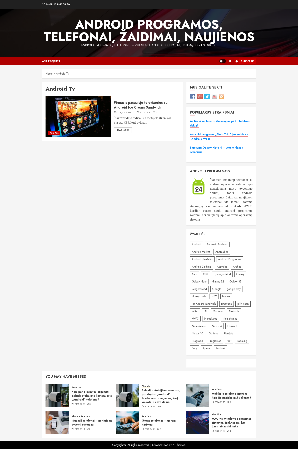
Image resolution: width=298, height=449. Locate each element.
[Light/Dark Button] (222, 61)
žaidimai (220, 348)
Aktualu (146, 386)
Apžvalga (222, 267)
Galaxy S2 (218, 282)
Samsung (242, 341)
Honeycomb (199, 296)
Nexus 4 (217, 326)
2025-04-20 (79, 404)
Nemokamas (230, 319)
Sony (194, 348)
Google (216, 289)
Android (196, 244)
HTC (214, 296)
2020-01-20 (220, 431)
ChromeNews (160, 445)
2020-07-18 (79, 429)
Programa (197, 341)
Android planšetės (202, 259)
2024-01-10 (220, 402)
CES (205, 274)
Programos (214, 341)
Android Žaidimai (201, 267)
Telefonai (217, 389)
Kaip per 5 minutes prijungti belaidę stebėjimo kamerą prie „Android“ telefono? (92, 396)
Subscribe (247, 61)
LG (205, 311)
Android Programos (229, 259)
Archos (237, 267)
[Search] (230, 61)
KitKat (195, 311)
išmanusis (226, 304)
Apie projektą (51, 61)
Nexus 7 (232, 326)
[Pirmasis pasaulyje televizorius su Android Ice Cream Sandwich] (78, 116)
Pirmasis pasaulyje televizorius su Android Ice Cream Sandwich (140, 105)
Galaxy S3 (235, 282)
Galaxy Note (199, 282)
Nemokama (210, 319)
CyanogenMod (222, 274)
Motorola (234, 311)
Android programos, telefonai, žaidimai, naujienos (149, 30)
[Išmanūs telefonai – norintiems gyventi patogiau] (57, 422)
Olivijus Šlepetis (126, 112)
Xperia (206, 348)
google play (234, 289)
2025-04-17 (150, 407)
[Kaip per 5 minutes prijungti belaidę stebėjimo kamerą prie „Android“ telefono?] (57, 395)
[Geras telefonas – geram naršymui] (127, 422)
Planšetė (228, 333)
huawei (226, 296)
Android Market (201, 252)
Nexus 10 (197, 333)
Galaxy (240, 274)
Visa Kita (54, 132)
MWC (195, 319)
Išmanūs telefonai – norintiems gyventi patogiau (92, 422)
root (229, 341)
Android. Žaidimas (217, 244)
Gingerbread (199, 289)
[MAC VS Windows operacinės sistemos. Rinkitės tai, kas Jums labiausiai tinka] (197, 422)
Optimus (213, 333)
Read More (123, 130)
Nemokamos (199, 326)
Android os (221, 252)
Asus (194, 274)
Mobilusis (218, 311)
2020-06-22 (150, 429)
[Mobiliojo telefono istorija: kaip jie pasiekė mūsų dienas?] (197, 395)
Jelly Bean (243, 304)
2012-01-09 (145, 112)
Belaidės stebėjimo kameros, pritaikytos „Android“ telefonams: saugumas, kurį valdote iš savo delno (161, 396)
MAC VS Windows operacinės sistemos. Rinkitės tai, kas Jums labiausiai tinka (231, 422)
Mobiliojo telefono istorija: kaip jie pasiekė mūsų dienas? (231, 395)
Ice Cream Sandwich (204, 304)
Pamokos (76, 387)
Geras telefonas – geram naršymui (159, 422)
